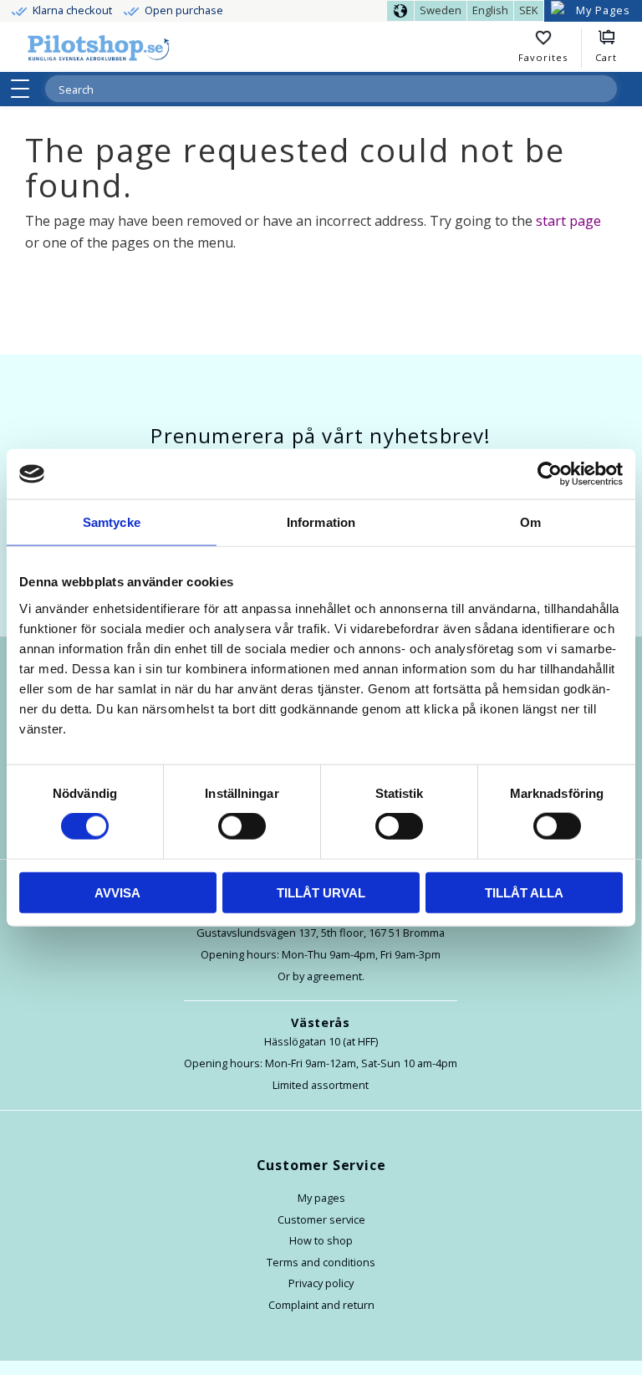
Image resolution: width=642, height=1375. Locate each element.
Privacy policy (321, 1283)
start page (568, 221)
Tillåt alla (524, 892)
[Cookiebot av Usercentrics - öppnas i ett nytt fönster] (549, 474)
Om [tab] (530, 522)
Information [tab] (321, 522)
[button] (25, 89)
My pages (321, 1197)
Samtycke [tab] (111, 522)
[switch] (242, 826)
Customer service (321, 1219)
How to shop (321, 1240)
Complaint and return (321, 1304)
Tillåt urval (321, 892)
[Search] (603, 88)
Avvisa (117, 892)
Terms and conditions (321, 1262)
